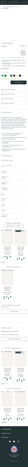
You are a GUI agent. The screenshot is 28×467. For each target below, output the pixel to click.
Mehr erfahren (14, 456)
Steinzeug (15, 60)
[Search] (5, 2)
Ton (7, 122)
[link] (14, 25)
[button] (14, 68)
